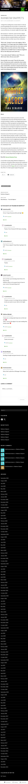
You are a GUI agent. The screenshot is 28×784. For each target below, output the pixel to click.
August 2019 (4, 662)
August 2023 (4, 537)
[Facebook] (2, 419)
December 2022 (4, 558)
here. (13, 166)
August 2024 (4, 510)
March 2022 (3, 579)
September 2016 (5, 756)
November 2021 (4, 590)
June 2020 (3, 636)
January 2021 (4, 617)
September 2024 (5, 507)
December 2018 (4, 684)
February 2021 (4, 614)
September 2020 (5, 628)
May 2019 (3, 670)
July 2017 (3, 729)
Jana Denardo (5, 9)
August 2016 (4, 759)
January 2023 (4, 555)
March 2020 (3, 644)
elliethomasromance (9, 449)
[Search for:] (14, 410)
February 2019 (4, 678)
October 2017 (4, 721)
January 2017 (4, 745)
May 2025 (3, 488)
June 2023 (3, 542)
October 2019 (4, 657)
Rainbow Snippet (5, 437)
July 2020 (3, 633)
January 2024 (4, 523)
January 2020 (4, 649)
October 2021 (4, 593)
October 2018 (4, 689)
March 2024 (3, 518)
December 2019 (4, 652)
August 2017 (4, 726)
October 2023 (4, 531)
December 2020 (4, 619)
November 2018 (4, 686)
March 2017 (3, 740)
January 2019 (4, 681)
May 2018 (3, 702)
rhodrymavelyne (7, 367)
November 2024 (4, 502)
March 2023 (3, 550)
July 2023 (3, 539)
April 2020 (3, 641)
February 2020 (4, 646)
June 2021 (3, 603)
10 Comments (17, 20)
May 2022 (3, 574)
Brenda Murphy (7, 351)
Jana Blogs (3, 15)
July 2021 (3, 601)
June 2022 (3, 571)
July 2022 (3, 569)
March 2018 (3, 708)
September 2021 (5, 595)
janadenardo (10, 20)
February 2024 (4, 521)
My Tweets (3, 776)
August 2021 (4, 598)
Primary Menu (26, 9)
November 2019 (4, 654)
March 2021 (3, 611)
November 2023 (4, 529)
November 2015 (4, 767)
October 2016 (4, 753)
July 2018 (3, 697)
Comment (22, 399)
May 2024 (3, 513)
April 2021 (3, 609)
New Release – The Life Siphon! (8, 198)
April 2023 (3, 547)
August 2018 (4, 694)
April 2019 (3, 673)
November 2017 (4, 718)
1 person (9, 216)
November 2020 (4, 622)
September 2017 (5, 724)
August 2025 (4, 480)
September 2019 (5, 660)
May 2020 (3, 638)
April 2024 (3, 515)
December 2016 (4, 748)
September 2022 (5, 563)
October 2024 (4, 504)
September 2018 (5, 692)
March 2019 (3, 676)
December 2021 (4, 587)
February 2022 (4, 582)
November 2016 (4, 751)
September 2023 (5, 534)
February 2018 (4, 710)
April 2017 (3, 737)
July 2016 (3, 761)
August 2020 (4, 630)
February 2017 (4, 743)
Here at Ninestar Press (11, 157)
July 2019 (3, 665)
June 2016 (3, 764)
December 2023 (4, 526)
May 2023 (3, 545)
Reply (5, 219)
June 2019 (3, 668)
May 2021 (3, 606)
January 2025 (4, 496)
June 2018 (3, 700)
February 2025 (4, 494)
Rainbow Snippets (6, 186)
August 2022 (4, 566)
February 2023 (4, 553)
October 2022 (4, 561)
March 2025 (3, 491)
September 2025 (5, 478)
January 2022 (4, 585)
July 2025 (3, 483)
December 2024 (4, 499)
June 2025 (3, 486)
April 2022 (3, 577)
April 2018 (3, 705)
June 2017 (3, 732)
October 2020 (4, 625)
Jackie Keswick (7, 275)
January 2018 (4, 713)
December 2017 (4, 716)
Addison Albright (7, 314)
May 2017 (3, 734)
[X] (4, 419)
